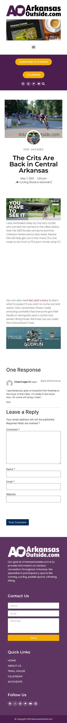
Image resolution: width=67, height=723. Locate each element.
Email (10, 481)
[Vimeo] (36, 703)
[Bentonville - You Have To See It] (33, 219)
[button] (33, 47)
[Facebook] (23, 84)
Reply (8, 402)
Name (10, 469)
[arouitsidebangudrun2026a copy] (33, 348)
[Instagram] (15, 703)
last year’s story (38, 300)
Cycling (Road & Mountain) (35, 182)
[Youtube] (39, 84)
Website (11, 494)
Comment (13, 429)
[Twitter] (34, 84)
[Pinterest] (28, 84)
